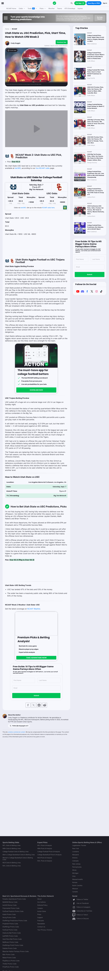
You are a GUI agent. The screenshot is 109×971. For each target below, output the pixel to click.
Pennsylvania (76, 867)
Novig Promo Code (9, 917)
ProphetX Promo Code (10, 924)
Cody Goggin (15, 43)
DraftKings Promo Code (11, 927)
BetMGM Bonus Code (10, 902)
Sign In (105, 3)
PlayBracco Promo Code (11, 961)
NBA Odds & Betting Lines (12, 848)
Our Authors (41, 902)
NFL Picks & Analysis (44, 845)
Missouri (75, 888)
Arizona (74, 858)
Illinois (74, 870)
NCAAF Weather (33, 609)
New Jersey (76, 864)
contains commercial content (16, 732)
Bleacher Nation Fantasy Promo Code (16, 951)
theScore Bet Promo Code (12, 933)
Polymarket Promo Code (11, 908)
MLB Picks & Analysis (44, 858)
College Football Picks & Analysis (48, 851)
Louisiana (75, 851)
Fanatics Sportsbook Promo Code (14, 899)
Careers (40, 908)
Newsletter (41, 924)
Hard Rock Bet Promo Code (12, 939)
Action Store (41, 911)
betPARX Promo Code (10, 936)
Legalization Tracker (79, 845)
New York (75, 848)
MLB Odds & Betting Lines (12, 862)
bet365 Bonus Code (9, 905)
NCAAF (14, 29)
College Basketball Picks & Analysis (49, 855)
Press (39, 914)
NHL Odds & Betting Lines (12, 866)
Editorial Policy (42, 905)
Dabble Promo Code (10, 948)
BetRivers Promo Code (10, 942)
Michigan (75, 873)
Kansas (74, 882)
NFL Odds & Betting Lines (11, 845)
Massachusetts (77, 879)
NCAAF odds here (48, 207)
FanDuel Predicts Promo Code (13, 911)
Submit (36, 695)
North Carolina (77, 885)
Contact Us (41, 927)
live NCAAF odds (42, 168)
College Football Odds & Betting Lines (16, 851)
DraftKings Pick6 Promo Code (13, 945)
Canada (75, 892)
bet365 (18, 168)
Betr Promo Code (8, 954)
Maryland (75, 855)
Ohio (73, 876)
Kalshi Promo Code (9, 914)
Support (40, 917)
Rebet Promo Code (9, 957)
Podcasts (40, 920)
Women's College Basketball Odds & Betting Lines (18, 858)
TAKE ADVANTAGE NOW (36, 658)
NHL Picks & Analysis (44, 861)
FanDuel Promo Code (10, 930)
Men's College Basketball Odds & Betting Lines (19, 855)
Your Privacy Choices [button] (44, 930)
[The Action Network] (54, 3)
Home (7, 29)
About (39, 899)
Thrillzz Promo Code (9, 964)
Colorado (75, 861)
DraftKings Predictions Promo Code (15, 920)
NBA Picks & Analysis (44, 848)
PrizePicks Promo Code (11, 967)
